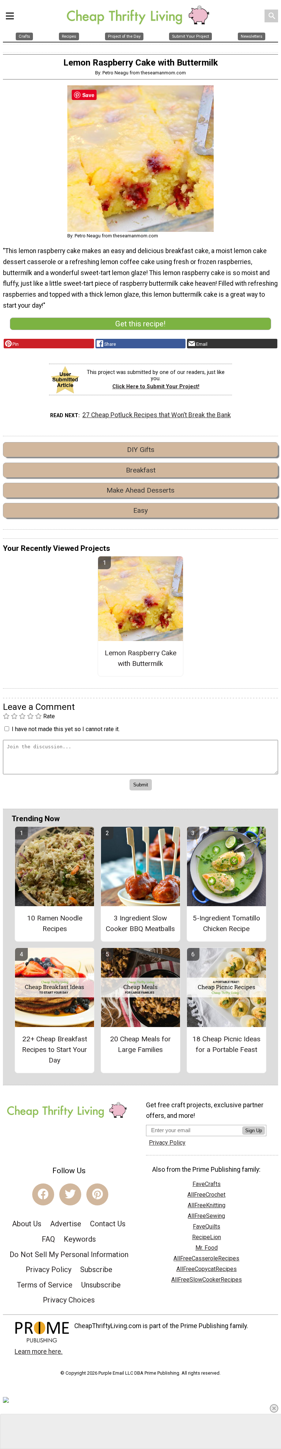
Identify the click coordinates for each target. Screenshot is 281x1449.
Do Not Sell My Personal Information (69, 1254)
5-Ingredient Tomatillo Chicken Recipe (226, 923)
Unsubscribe (101, 1285)
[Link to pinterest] (97, 1194)
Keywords (80, 1239)
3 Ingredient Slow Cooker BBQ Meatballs (140, 923)
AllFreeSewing (206, 1215)
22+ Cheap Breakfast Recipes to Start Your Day (54, 1049)
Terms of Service (44, 1285)
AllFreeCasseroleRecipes (206, 1258)
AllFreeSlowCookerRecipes (206, 1279)
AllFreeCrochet (206, 1194)
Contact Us (107, 1223)
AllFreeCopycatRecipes (206, 1268)
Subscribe (96, 1269)
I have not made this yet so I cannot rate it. (66, 729)
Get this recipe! (140, 323)
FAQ (48, 1239)
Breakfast (141, 470)
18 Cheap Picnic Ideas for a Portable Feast (226, 1044)
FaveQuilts (206, 1226)
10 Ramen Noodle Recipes (54, 923)
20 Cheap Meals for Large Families (140, 1044)
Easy (140, 510)
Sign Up (253, 1130)
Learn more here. (39, 1351)
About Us (26, 1223)
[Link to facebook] (43, 1194)
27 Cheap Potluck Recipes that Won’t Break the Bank (156, 415)
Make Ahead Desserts (140, 490)
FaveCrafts (206, 1184)
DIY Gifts (140, 449)
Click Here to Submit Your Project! (155, 386)
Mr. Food (206, 1247)
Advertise (65, 1223)
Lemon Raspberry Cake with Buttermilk (140, 658)
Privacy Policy (48, 1269)
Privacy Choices (69, 1300)
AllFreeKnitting (206, 1205)
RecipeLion (206, 1237)
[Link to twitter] (70, 1194)
